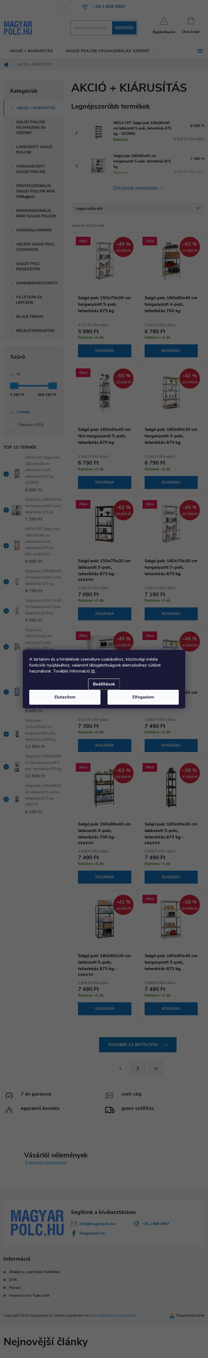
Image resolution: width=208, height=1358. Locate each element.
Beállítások (104, 684)
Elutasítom (65, 697)
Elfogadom (143, 697)
